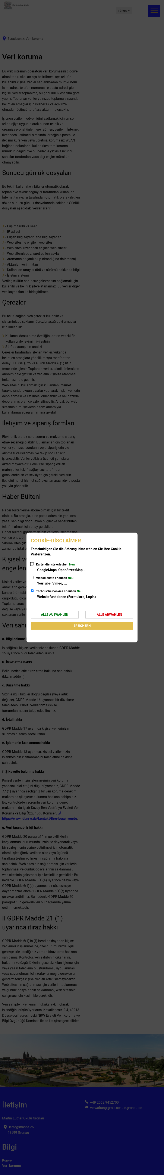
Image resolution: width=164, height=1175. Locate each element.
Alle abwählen (109, 615)
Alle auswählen (54, 615)
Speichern (82, 626)
